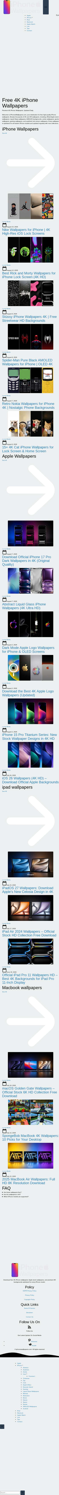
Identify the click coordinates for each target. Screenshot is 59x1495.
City (24, 1380)
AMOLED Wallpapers (30, 1406)
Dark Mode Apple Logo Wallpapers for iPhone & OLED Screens (28, 649)
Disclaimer (29, 1312)
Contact (29, 30)
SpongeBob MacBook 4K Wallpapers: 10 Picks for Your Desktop (30, 1137)
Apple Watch (31, 24)
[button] (57, 15)
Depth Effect (27, 1385)
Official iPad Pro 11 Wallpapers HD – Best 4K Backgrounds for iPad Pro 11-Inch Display (30, 979)
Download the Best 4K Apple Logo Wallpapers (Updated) (28, 693)
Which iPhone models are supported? (16, 1196)
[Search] (22, 1493)
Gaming (25, 1389)
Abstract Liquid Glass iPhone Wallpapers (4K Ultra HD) (24, 606)
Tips (28, 28)
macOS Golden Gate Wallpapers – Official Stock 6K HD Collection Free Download (29, 1092)
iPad (28, 20)
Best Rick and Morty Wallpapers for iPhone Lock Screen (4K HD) (29, 275)
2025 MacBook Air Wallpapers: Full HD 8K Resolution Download (28, 1181)
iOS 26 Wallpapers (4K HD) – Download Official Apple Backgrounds (30, 780)
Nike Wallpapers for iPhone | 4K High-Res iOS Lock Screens (26, 231)
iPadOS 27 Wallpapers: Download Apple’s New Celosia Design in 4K (27, 890)
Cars (24, 1374)
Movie (25, 1398)
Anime (25, 1372)
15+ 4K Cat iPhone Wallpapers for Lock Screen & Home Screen (28, 449)
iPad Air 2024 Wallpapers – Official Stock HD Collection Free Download (29, 933)
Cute (24, 1383)
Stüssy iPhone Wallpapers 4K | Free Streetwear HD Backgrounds (29, 318)
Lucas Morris (6, 221)
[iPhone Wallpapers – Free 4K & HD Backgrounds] (21, 7)
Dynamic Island (28, 1387)
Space (25, 1402)
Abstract (25, 1367)
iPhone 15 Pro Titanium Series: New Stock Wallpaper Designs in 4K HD (29, 736)
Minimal (25, 1393)
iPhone (29, 17)
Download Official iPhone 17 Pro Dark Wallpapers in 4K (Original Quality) (26, 561)
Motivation (26, 1395)
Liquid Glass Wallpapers (31, 1391)
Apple (29, 15)
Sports (25, 1404)
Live (28, 26)
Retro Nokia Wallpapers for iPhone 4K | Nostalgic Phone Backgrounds (28, 405)
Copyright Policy (29, 1299)
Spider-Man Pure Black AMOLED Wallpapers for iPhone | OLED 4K (27, 362)
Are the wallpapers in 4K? (12, 1194)
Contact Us (29, 1317)
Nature (25, 1400)
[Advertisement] (29, 64)
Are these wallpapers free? (12, 1192)
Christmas (26, 1378)
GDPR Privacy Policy (29, 1291)
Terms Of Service (29, 1308)
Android (25, 1408)
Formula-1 (32, 1376)
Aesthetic (26, 1370)
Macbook (30, 22)
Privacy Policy (29, 1295)
